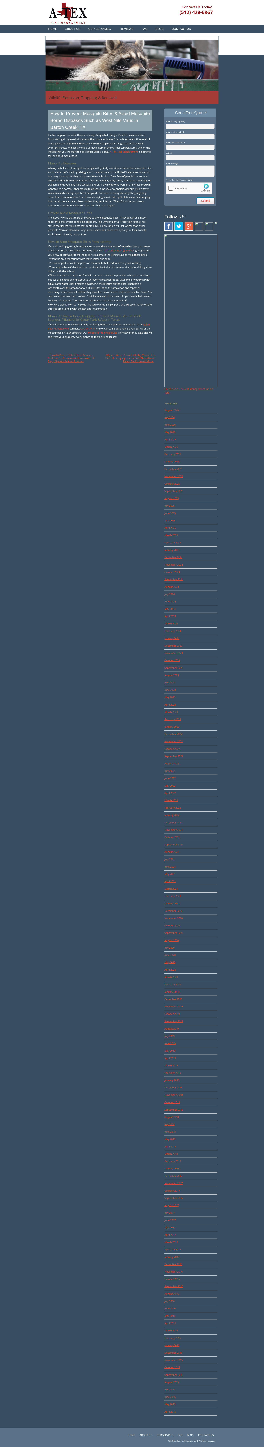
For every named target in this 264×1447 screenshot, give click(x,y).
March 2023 (171, 712)
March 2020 (171, 977)
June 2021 (170, 866)
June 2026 (170, 424)
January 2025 (171, 550)
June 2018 (170, 1131)
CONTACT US (181, 28)
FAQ (145, 28)
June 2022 (170, 778)
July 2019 (169, 1036)
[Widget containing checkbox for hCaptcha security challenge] (189, 188)
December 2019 (173, 999)
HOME (52, 28)
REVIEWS (127, 28)
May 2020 (169, 962)
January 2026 (171, 461)
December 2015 (173, 1352)
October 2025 (172, 483)
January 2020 (171, 992)
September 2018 (173, 1109)
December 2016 (173, 1264)
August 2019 (171, 1028)
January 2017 (171, 1257)
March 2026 (171, 447)
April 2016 (170, 1323)
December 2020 (173, 911)
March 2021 (171, 888)
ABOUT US (72, 28)
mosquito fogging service (102, 332)
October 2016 (172, 1279)
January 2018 (171, 1168)
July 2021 (169, 859)
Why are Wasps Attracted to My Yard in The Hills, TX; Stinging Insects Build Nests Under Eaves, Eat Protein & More (130, 358)
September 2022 (173, 756)
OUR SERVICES (99, 28)
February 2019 (172, 1073)
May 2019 (169, 1050)
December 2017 (173, 1176)
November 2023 (173, 653)
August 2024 (171, 587)
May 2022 (169, 785)
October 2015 (172, 1367)
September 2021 (173, 844)
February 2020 (172, 984)
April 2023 (170, 704)
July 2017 (169, 1212)
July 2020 (169, 947)
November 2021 (173, 830)
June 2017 (170, 1220)
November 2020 (173, 918)
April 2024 (170, 616)
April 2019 (170, 1058)
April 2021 (170, 881)
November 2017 (173, 1183)
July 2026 (169, 417)
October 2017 (172, 1190)
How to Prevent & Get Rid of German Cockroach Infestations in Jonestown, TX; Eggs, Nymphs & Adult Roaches (71, 358)
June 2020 (170, 955)
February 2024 (172, 631)
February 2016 (172, 1338)
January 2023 (171, 726)
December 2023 (173, 645)
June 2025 (170, 513)
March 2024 (171, 623)
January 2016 (171, 1345)
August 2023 (171, 675)
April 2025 (170, 528)
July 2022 (169, 771)
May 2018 (169, 1139)
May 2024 (169, 609)
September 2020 (173, 933)
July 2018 (169, 1124)
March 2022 (171, 800)
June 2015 (170, 1397)
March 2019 (171, 1065)
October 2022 (172, 749)
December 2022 (173, 734)
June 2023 (170, 690)
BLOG (160, 28)
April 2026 (170, 439)
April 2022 (170, 793)
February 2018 (172, 1161)
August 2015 (171, 1382)
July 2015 (169, 1389)
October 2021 (172, 837)
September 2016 (173, 1286)
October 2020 (172, 925)
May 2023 (169, 697)
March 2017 (171, 1242)
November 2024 (173, 564)
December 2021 (173, 822)
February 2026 (172, 454)
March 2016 (171, 1330)
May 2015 (169, 1404)
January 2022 (171, 815)
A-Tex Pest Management (124, 151)
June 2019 (170, 1043)
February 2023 (172, 719)
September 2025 (173, 491)
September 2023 (173, 668)
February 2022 (172, 807)
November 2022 (173, 741)
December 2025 (173, 469)
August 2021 (171, 852)
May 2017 (169, 1227)
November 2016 (173, 1271)
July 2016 (169, 1301)
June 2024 (170, 601)
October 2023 (172, 660)
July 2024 (169, 594)
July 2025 (169, 505)
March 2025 (171, 535)
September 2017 (173, 1198)
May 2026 (169, 432)
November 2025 (173, 476)
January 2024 (171, 638)
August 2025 (171, 498)
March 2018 (171, 1154)
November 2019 (173, 1006)
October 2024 (172, 572)
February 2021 (172, 896)
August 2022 (171, 763)
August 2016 (171, 1294)
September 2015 (173, 1375)
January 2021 (171, 903)
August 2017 (171, 1205)
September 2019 (173, 1021)
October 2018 (172, 1102)
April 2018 (170, 1146)
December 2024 (173, 557)
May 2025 (169, 520)
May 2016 (169, 1316)
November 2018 (173, 1095)
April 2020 (170, 969)
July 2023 (169, 682)
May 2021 (169, 874)
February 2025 (172, 542)
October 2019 (172, 1014)
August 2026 (171, 410)
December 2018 (173, 1087)
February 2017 (172, 1249)
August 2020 (171, 940)
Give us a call (87, 328)
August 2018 (171, 1117)
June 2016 (170, 1308)
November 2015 (173, 1360)
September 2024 (173, 579)
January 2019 (171, 1080)
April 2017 (170, 1235)
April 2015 (170, 1411)
